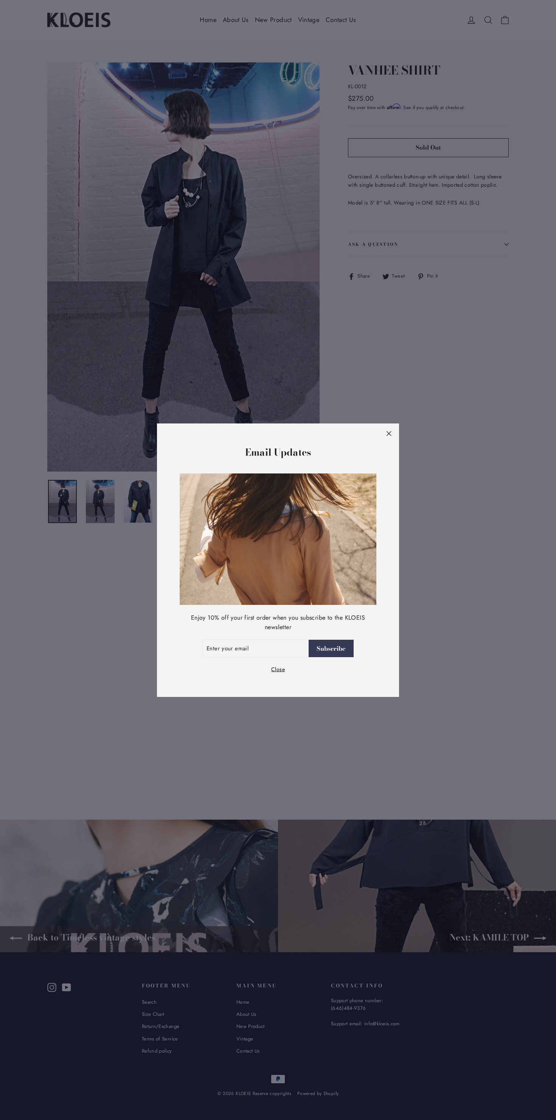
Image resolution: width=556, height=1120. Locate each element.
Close (278, 669)
